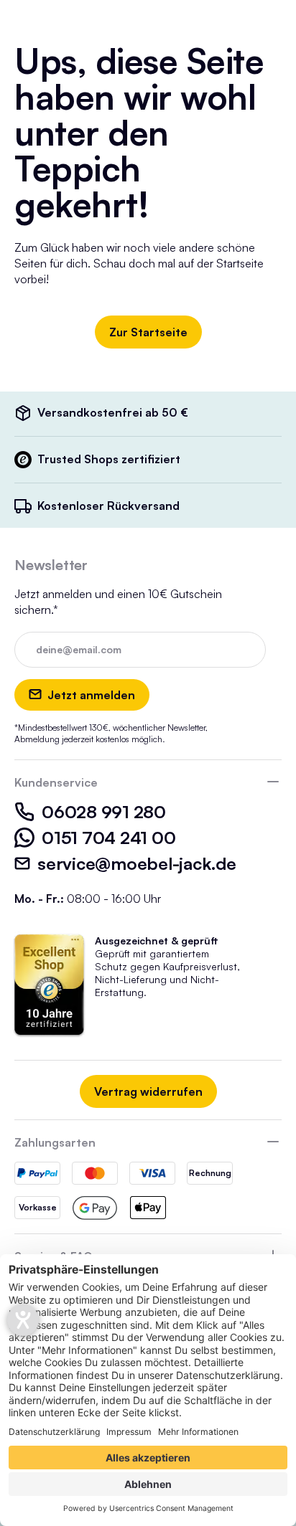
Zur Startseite (148, 332)
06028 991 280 (104, 812)
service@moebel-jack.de (136, 863)
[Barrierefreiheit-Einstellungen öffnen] (23, 1320)
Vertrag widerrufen (148, 1091)
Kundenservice (56, 782)
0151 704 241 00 (108, 838)
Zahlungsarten (55, 1142)
